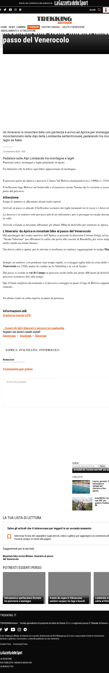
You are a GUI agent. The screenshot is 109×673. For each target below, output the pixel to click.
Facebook (26, 336)
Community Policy (20, 644)
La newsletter (6, 666)
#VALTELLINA (28, 350)
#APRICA (11, 350)
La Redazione (6, 659)
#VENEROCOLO (49, 350)
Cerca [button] (102, 466)
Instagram (9, 336)
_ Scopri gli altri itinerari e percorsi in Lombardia (33, 328)
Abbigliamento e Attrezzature (18, 30)
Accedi (93, 10)
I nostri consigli (50, 27)
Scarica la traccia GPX (17, 315)
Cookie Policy (5, 644)
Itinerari (33, 27)
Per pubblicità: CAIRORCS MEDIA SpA (16, 663)
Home (4, 27)
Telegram (40, 336)
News (12, 27)
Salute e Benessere (73, 27)
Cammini (21, 27)
